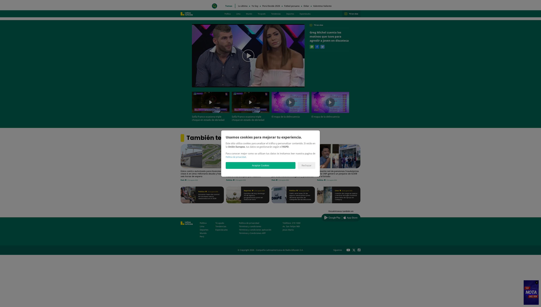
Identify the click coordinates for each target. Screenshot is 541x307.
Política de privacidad (236, 157)
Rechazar (306, 165)
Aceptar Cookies (260, 165)
